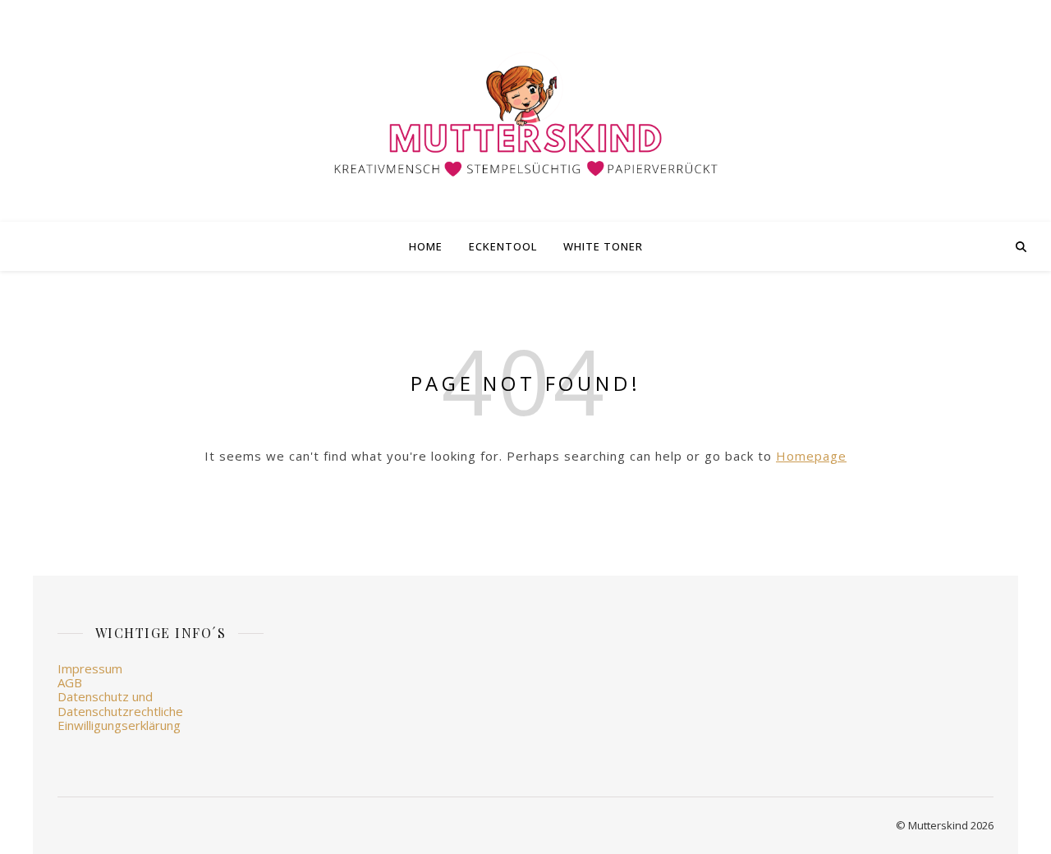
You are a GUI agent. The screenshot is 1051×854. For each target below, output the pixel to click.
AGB (69, 682)
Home (426, 246)
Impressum (89, 668)
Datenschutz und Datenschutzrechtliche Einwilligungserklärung (120, 710)
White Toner (603, 246)
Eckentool (503, 246)
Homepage (811, 456)
